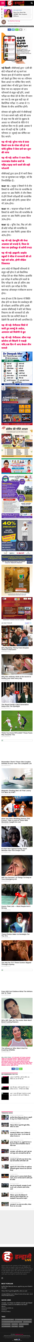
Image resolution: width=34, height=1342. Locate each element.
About (3, 1306)
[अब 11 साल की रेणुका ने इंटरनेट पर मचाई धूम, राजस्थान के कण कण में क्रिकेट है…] (5, 1096)
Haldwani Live (19, 1334)
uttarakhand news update (23, 1319)
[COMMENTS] (24, 29)
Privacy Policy (5, 1311)
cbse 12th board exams (9, 1058)
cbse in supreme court (9, 1060)
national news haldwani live (11, 1062)
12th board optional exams (21, 1057)
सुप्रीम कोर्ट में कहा (14, 1065)
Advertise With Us (7, 1308)
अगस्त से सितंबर (10, 1064)
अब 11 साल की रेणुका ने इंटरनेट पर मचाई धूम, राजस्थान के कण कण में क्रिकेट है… (20, 1094)
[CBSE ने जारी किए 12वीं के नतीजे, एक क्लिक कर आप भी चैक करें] (5, 1080)
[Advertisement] (17, 1227)
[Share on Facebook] (9, 29)
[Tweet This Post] (13, 29)
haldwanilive (27, 1321)
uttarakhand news (8, 1319)
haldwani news (23, 1324)
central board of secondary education (15, 1060)
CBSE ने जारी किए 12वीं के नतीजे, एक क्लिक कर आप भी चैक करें (19, 1078)
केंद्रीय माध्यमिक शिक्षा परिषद (19, 1064)
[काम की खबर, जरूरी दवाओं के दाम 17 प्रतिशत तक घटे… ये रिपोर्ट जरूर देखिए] (5, 1088)
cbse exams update (23, 1058)
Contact (4, 1310)
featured (14, 1326)
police (21, 1326)
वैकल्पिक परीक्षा (29, 1064)
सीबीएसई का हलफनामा (5, 1065)
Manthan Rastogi (15, 21)
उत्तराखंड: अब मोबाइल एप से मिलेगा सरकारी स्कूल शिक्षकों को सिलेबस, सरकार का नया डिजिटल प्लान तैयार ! (16, 1303)
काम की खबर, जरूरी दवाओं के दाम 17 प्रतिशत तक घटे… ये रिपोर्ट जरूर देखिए (19, 1088)
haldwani (14, 1324)
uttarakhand (6, 1324)
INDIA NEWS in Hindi (23, 1061)
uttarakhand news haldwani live (12, 1321)
